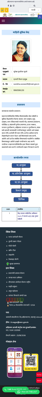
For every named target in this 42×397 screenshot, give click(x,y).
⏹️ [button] (7, 10)
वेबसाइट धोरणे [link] (13, 259)
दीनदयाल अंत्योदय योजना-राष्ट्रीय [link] (19, 282)
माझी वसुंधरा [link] (13, 286)
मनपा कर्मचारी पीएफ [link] (16, 237)
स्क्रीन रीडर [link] (12, 250)
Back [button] (39, 380)
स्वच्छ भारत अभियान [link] (15, 277)
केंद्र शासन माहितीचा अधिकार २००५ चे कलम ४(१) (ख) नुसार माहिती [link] (28, 216)
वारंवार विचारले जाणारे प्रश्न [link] (17, 295)
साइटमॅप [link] (11, 254)
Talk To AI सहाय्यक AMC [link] (16, 389)
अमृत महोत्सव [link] (13, 291)
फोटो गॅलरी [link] (12, 246)
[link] (40, 17)
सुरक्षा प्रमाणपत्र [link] (15, 263)
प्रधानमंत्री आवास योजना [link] (16, 273)
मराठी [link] (33, 10)
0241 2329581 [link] (15, 330)
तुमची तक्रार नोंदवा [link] (15, 241)
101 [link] (7, 330)
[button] (15, 209)
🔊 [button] (2, 10)
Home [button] (39, 375)
